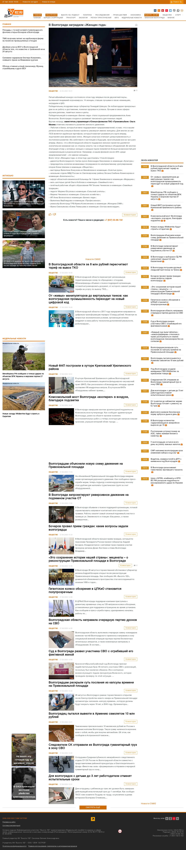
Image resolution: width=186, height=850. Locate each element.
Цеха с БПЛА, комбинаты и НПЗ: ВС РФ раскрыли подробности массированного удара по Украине (167, 480)
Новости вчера (48, 2)
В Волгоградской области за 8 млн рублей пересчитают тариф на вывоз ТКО (167, 168)
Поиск (176, 2)
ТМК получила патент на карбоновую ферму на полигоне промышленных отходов (23, 40)
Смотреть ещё (93, 807)
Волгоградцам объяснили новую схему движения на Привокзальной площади (167, 238)
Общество (53, 91)
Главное (7, 24)
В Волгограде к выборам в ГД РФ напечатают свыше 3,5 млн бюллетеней (166, 259)
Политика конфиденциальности (14, 846)
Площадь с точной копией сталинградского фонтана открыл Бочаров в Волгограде (23, 31)
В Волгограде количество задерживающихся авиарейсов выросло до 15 (165, 423)
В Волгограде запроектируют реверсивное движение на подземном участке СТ (164, 248)
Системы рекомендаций (11, 825)
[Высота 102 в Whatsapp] (178, 10)
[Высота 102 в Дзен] (166, 10)
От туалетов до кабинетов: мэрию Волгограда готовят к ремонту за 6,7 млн (166, 403)
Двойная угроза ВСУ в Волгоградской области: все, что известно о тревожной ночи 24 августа (24, 49)
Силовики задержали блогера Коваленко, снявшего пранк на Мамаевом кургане (22, 59)
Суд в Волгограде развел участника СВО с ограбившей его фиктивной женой (166, 324)
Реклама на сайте (9, 822)
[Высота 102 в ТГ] (170, 10)
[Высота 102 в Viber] (174, 10)
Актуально (8, 176)
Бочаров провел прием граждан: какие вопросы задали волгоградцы (166, 278)
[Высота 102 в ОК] (159, 10)
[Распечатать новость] (136, 25)
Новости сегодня (30, 2)
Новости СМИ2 (93, 259)
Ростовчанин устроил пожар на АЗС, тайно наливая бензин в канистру (165, 434)
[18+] (182, 10)
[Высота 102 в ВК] (155, 10)
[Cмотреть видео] (164, 221)
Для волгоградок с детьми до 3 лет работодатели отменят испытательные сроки (167, 393)
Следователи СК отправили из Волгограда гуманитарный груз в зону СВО (166, 382)
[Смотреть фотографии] (162, 171)
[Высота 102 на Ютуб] (162, 10)
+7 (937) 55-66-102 (114, 220)
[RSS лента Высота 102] (177, 818)
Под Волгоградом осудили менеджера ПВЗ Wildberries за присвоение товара (165, 371)
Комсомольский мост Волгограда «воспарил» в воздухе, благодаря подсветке (166, 218)
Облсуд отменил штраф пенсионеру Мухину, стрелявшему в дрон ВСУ (23, 67)
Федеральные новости (14, 339)
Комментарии (130, 215)
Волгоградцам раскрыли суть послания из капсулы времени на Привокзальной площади (166, 350)
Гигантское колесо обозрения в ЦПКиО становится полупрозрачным (165, 302)
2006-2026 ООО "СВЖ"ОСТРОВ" (15, 818)
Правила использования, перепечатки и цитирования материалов (52, 846)
